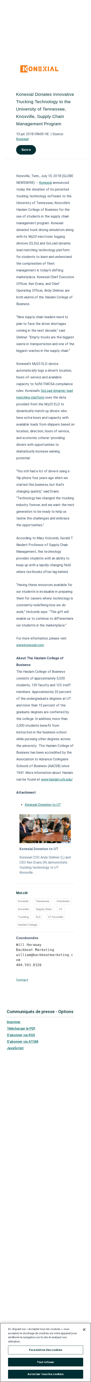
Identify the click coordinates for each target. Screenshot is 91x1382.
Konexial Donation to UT (43, 805)
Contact (22, 980)
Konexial (22, 139)
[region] (45, 1352)
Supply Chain (44, 909)
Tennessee (42, 901)
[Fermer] (84, 1329)
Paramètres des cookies (45, 1349)
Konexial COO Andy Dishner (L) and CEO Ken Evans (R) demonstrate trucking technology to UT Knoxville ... (45, 865)
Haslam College (27, 924)
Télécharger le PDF (21, 1029)
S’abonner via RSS (21, 1035)
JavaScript (15, 1048)
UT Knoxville (55, 917)
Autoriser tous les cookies (45, 1374)
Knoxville (23, 909)
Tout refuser (45, 1362)
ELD (38, 917)
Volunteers (63, 901)
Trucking (23, 917)
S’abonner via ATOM (22, 1042)
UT (61, 909)
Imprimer (14, 1022)
